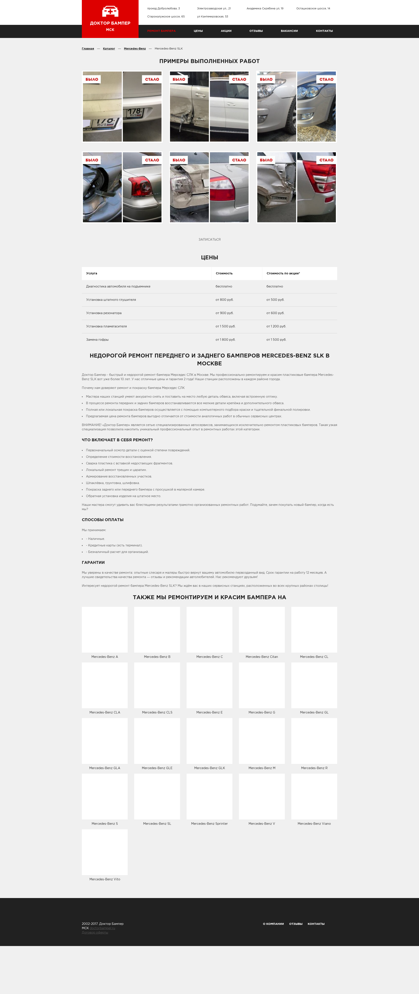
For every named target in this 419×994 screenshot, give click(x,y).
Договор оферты (95, 932)
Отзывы (256, 31)
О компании (273, 924)
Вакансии (289, 31)
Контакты (324, 31)
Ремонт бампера (161, 31)
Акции (226, 31)
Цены (198, 31)
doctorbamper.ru (102, 928)
